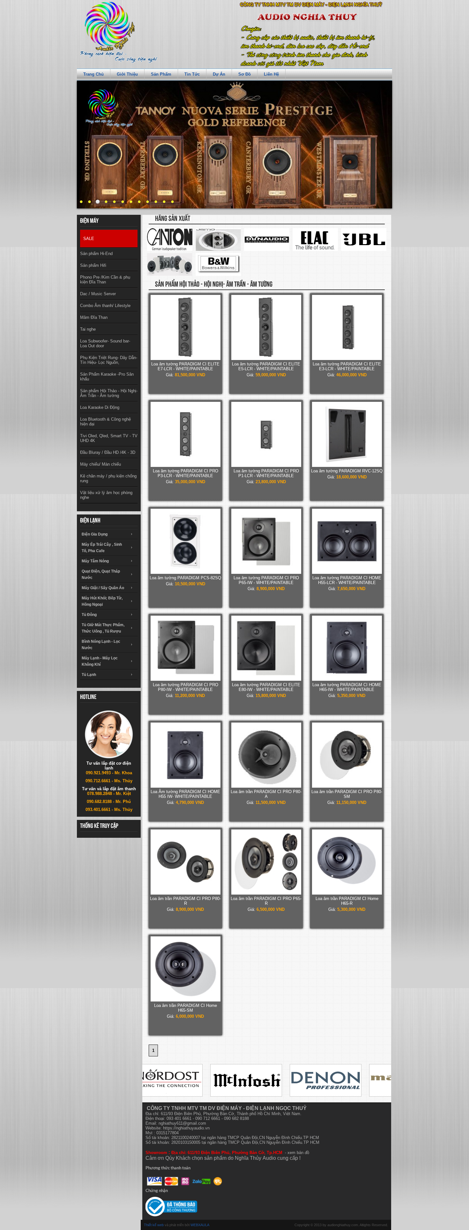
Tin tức (192, 74)
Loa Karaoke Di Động (99, 407)
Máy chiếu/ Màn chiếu (100, 464)
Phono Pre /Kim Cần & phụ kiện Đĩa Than (105, 279)
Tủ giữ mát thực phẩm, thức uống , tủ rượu (103, 628)
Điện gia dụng (95, 534)
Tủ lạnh (89, 674)
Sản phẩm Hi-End (96, 253)
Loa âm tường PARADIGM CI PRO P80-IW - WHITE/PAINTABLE (185, 687)
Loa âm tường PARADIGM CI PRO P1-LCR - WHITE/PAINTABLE (266, 473)
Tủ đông (89, 614)
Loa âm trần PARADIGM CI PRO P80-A (266, 794)
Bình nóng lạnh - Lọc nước (101, 644)
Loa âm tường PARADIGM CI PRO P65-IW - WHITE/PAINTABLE (266, 580)
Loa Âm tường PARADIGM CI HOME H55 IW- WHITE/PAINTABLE (185, 794)
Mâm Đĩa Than (94, 317)
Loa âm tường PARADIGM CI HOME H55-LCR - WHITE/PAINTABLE (346, 580)
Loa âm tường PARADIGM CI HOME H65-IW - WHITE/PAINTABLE (346, 687)
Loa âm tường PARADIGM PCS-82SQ (185, 577)
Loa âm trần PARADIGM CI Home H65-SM (185, 1008)
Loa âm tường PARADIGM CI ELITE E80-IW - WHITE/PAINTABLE (266, 687)
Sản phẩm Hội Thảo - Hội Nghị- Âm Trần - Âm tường (109, 393)
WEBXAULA (199, 1225)
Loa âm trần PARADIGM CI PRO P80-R (185, 901)
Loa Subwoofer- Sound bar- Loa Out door (105, 343)
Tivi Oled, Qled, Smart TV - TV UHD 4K (109, 438)
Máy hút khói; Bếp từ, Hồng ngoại (102, 601)
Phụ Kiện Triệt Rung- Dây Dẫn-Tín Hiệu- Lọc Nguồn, (108, 360)
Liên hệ (271, 74)
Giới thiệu (127, 74)
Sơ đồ (244, 74)
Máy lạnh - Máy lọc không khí (100, 661)
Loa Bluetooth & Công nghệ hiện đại (105, 421)
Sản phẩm (161, 74)
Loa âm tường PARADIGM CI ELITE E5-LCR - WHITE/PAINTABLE (266, 366)
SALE (88, 238)
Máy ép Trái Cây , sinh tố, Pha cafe (102, 547)
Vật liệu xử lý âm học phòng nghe (106, 495)
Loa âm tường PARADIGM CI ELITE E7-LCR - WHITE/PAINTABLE (185, 366)
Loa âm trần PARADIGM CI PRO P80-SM (346, 794)
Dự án (219, 74)
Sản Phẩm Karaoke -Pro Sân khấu (107, 376)
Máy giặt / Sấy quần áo (103, 588)
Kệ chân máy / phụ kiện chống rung (108, 478)
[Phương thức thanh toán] (184, 1181)
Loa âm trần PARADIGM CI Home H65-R (347, 901)
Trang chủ (93, 74)
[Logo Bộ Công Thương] (171, 1206)
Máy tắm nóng (95, 561)
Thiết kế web (154, 1225)
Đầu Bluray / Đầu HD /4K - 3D (107, 452)
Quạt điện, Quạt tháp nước (101, 574)
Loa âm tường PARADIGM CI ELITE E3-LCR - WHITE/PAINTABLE (347, 366)
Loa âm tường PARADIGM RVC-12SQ (347, 471)
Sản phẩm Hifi (93, 265)
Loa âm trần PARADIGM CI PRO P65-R (266, 901)
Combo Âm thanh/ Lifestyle (105, 305)
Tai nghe (88, 329)
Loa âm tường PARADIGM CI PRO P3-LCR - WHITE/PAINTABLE (185, 473)
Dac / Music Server (98, 293)
